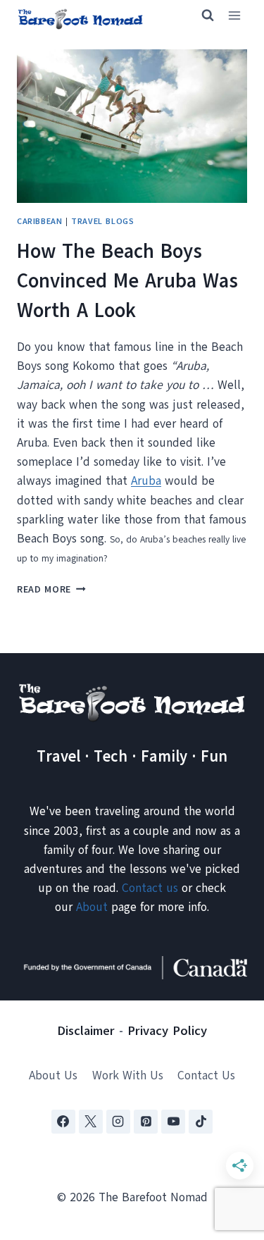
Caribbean (39, 221)
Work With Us (127, 1075)
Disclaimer (86, 1030)
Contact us (150, 888)
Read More (51, 589)
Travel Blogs (102, 221)
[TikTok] (201, 1122)
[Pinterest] (146, 1122)
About (92, 907)
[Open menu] (234, 16)
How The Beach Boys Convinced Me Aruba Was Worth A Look (127, 280)
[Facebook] (63, 1122)
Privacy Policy (167, 1030)
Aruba (146, 481)
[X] (91, 1122)
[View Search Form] (201, 15)
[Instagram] (118, 1122)
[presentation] (132, 126)
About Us (53, 1075)
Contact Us (206, 1075)
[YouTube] (173, 1122)
